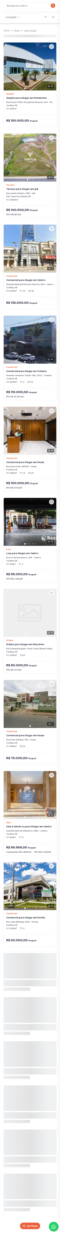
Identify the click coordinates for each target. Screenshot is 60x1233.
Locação (11, 17)
